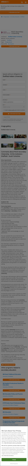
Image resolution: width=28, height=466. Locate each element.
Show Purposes (14, 463)
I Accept (14, 459)
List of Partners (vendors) (7, 455)
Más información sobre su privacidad (12, 443)
